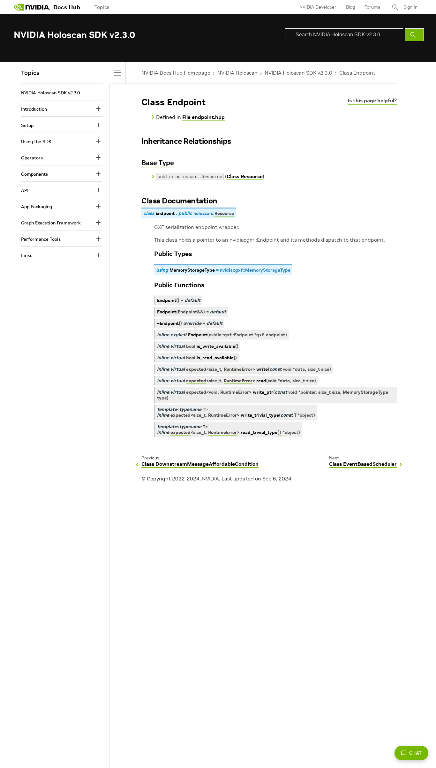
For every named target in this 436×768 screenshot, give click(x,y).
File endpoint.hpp (203, 117)
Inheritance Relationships (186, 141)
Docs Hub (66, 7)
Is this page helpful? (372, 100)
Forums (372, 7)
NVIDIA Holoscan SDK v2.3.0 (298, 72)
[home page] (32, 7)
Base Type (157, 162)
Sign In (410, 7)
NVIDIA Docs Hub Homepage (175, 72)
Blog (350, 7)
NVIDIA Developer (317, 7)
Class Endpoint (357, 72)
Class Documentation (179, 201)
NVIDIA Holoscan (237, 72)
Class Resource (245, 176)
